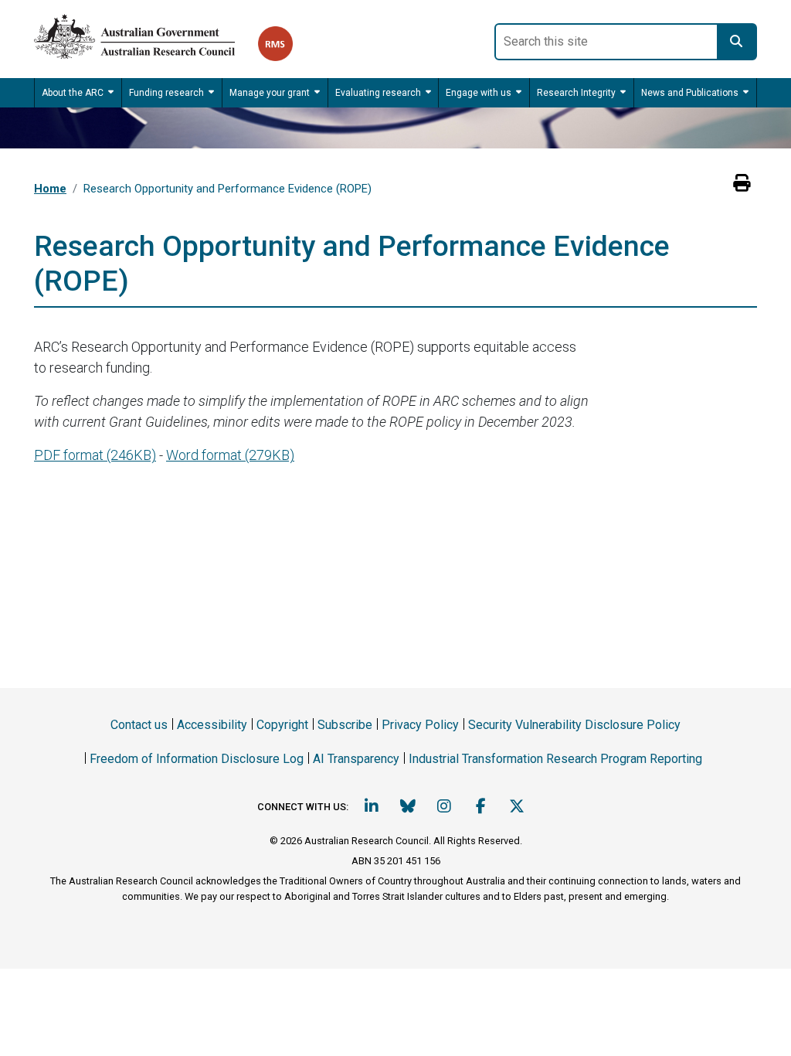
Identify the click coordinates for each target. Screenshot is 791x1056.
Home (50, 189)
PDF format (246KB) (95, 455)
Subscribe (344, 724)
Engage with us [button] (478, 92)
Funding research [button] (166, 92)
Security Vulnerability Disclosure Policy (574, 724)
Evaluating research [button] (378, 92)
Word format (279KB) (230, 455)
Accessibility (212, 724)
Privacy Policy (420, 724)
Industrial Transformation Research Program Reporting (555, 758)
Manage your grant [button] (269, 92)
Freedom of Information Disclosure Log (197, 758)
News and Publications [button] (689, 92)
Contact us (139, 724)
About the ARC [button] (73, 92)
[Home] (146, 33)
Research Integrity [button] (576, 92)
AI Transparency (356, 758)
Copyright (282, 724)
